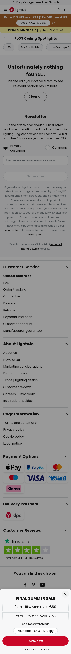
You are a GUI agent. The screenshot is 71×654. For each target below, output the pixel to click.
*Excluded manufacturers (35, 649)
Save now (35, 641)
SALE (35, 631)
